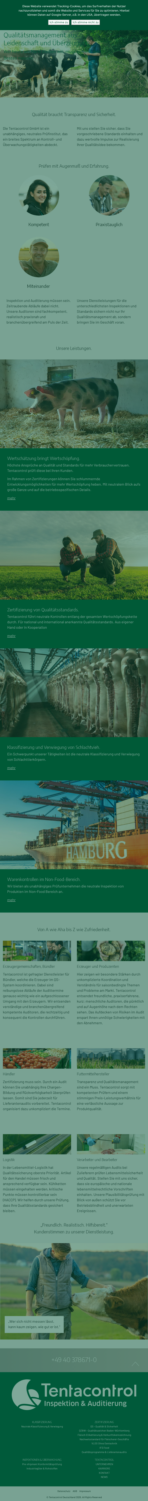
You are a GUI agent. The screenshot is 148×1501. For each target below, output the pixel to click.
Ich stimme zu (59, 22)
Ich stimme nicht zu (86, 22)
